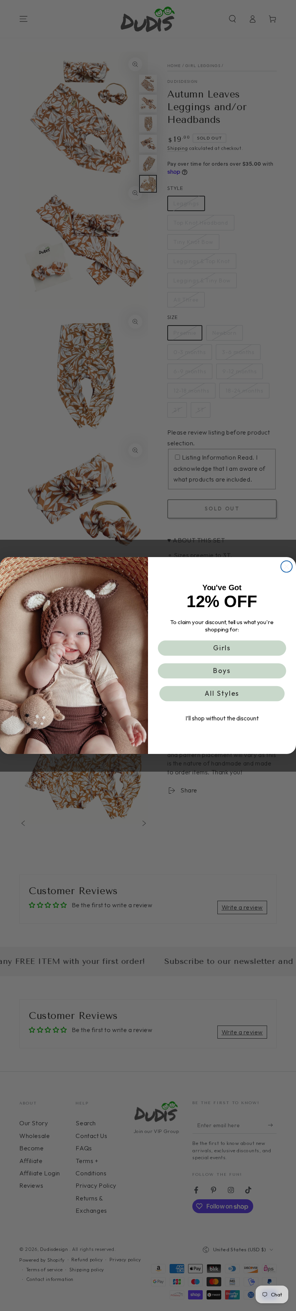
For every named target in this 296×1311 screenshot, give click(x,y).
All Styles (222, 693)
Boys (222, 670)
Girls (222, 647)
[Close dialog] (287, 566)
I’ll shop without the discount (221, 718)
